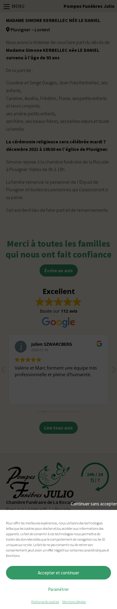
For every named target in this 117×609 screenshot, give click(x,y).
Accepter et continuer (58, 573)
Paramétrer (58, 589)
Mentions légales (74, 601)
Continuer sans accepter (94, 504)
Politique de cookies (45, 601)
